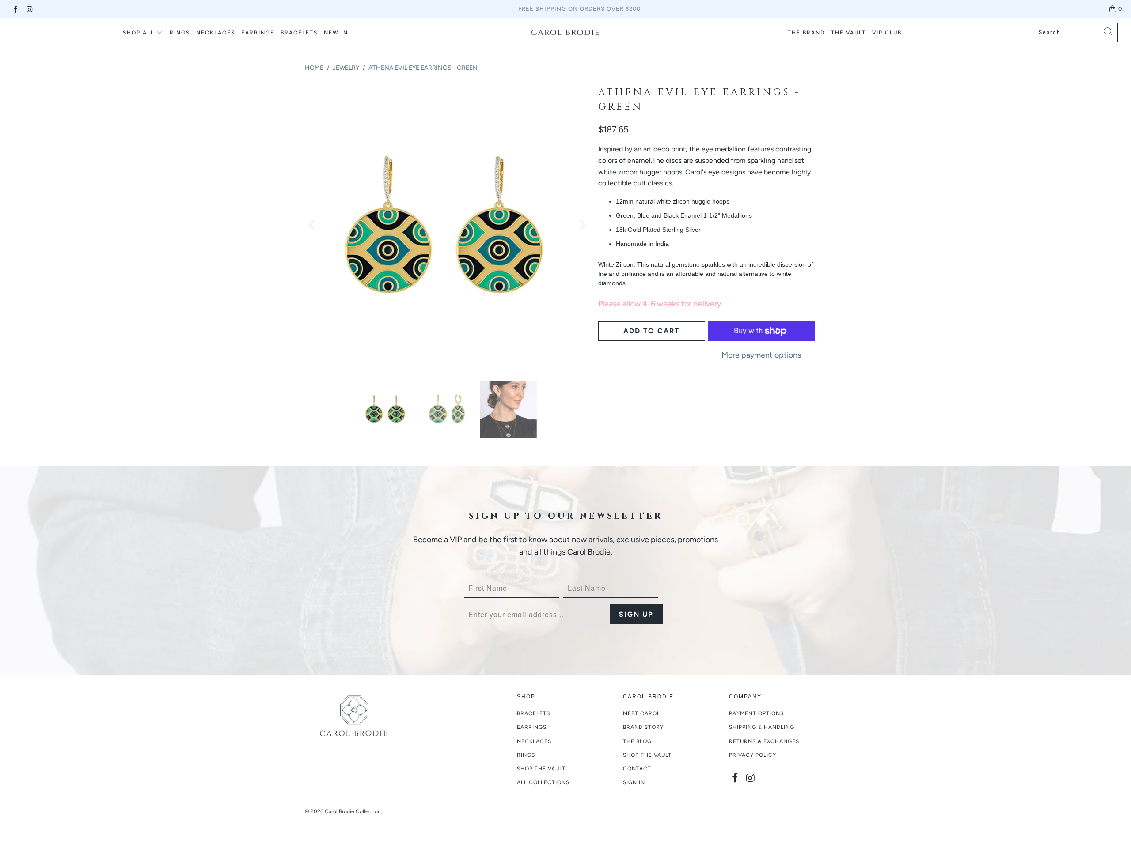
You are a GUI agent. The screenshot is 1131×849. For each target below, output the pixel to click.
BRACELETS (299, 33)
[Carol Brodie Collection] (565, 32)
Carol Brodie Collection (353, 811)
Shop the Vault (541, 769)
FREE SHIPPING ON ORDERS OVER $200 (579, 8)
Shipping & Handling (761, 727)
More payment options (761, 355)
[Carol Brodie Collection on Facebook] (15, 8)
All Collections (543, 782)
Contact (637, 769)
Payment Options (756, 713)
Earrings (532, 727)
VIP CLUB (887, 33)
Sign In (634, 782)
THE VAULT (848, 33)
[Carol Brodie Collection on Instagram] (29, 8)
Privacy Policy (752, 755)
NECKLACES (215, 33)
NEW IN (336, 33)
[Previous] (313, 225)
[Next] (581, 225)
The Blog (637, 741)
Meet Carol (641, 713)
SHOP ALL (138, 33)
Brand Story (643, 727)
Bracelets (533, 713)
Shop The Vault (647, 755)
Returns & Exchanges (764, 741)
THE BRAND (806, 33)
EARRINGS (257, 33)
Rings (180, 33)
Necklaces (534, 741)
